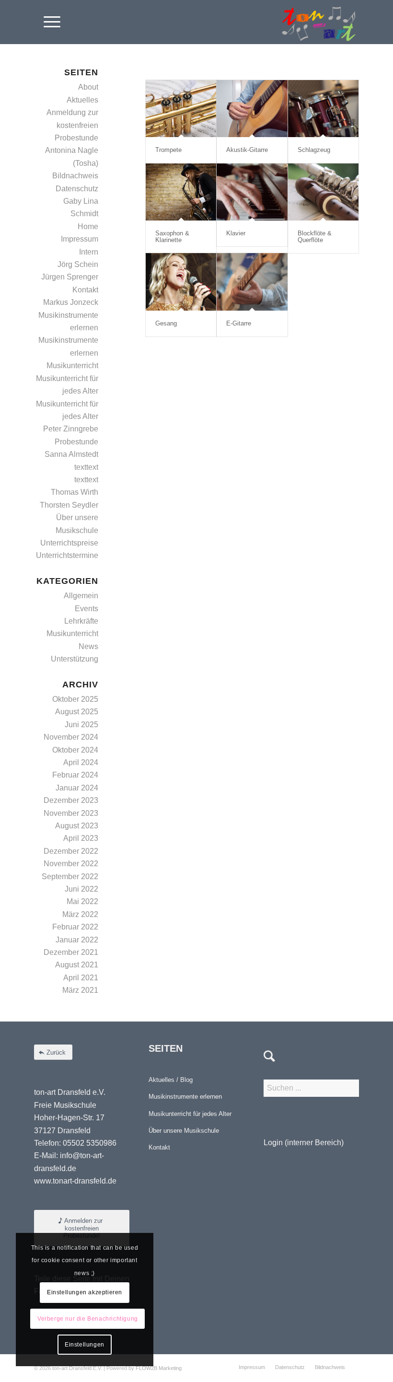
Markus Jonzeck (70, 302)
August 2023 (76, 826)
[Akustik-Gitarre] (252, 108)
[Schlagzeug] (323, 108)
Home (88, 226)
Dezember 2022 (71, 851)
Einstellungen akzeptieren (84, 1292)
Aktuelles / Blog (171, 1079)
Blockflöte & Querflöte (315, 237)
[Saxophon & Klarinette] (181, 192)
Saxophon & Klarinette (172, 237)
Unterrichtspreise (69, 543)
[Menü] (47, 22)
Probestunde (76, 442)
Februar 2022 (75, 927)
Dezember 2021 (71, 952)
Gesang (166, 323)
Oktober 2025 (75, 699)
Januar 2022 (77, 940)
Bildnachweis (75, 176)
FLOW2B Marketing (159, 1368)
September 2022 (70, 876)
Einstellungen (84, 1344)
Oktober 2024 (75, 750)
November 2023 (71, 813)
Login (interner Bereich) (304, 1142)
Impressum (79, 239)
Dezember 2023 (71, 800)
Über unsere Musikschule (184, 1130)
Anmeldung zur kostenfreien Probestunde (72, 125)
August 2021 (76, 965)
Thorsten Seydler (69, 505)
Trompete (168, 149)
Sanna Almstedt (71, 454)
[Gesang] (181, 281)
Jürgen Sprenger (69, 277)
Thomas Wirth (74, 492)
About (88, 87)
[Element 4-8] (318, 22)
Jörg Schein (78, 264)
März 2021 (80, 990)
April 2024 (80, 762)
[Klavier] (252, 192)
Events (86, 608)
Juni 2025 (81, 724)
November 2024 (71, 737)
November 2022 (71, 863)
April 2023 (80, 838)
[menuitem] (47, 22)
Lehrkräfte (81, 621)
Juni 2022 (81, 889)
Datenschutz (77, 189)
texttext (86, 467)
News (88, 646)
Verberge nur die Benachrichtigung (87, 1318)
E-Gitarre (238, 323)
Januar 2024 (77, 788)
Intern (88, 252)
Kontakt (85, 290)
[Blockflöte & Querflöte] (323, 192)
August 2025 (76, 712)
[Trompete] (181, 108)
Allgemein (81, 596)
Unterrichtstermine (67, 555)
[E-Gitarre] (252, 281)
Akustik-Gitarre (247, 149)
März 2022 (80, 914)
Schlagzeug (314, 149)
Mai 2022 (82, 901)
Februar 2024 (75, 775)
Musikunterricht (72, 365)
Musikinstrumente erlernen (185, 1096)
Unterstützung (74, 659)
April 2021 (80, 978)
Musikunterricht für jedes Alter (190, 1113)
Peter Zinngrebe (70, 429)
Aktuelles (82, 100)
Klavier (235, 233)
